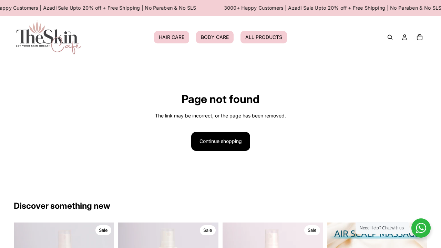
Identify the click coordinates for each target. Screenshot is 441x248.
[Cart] (419, 37)
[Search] (390, 37)
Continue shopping (220, 141)
